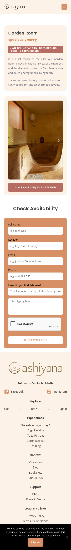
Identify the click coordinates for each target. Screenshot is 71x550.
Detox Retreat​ (36, 440)
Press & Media (35, 499)
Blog (35, 467)
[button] (64, 7)
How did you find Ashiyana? (24, 285)
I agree (35, 542)
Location (13, 239)
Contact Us (35, 477)
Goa (6, 409)
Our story (35, 462)
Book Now (35, 472)
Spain (63, 409)
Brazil (34, 409)
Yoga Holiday (35, 430)
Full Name (14, 224)
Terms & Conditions (35, 521)
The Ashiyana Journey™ (35, 425)
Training (35, 446)
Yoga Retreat (35, 435)
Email (11, 255)
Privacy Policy (35, 516)
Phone (12, 270)
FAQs (35, 494)
